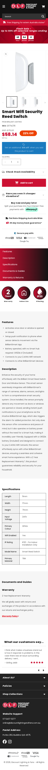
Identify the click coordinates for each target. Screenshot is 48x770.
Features (7, 251)
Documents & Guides (14, 271)
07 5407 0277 (9, 719)
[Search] (43, 16)
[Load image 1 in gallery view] (12, 101)
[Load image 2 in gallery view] (24, 101)
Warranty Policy (10, 616)
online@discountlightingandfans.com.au (21, 723)
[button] (43, 6)
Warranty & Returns (13, 277)
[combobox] (24, 17)
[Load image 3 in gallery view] (36, 101)
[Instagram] (10, 742)
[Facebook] (5, 742)
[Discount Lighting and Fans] (24, 7)
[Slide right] (45, 103)
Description (9, 258)
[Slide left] (3, 103)
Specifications (10, 264)
